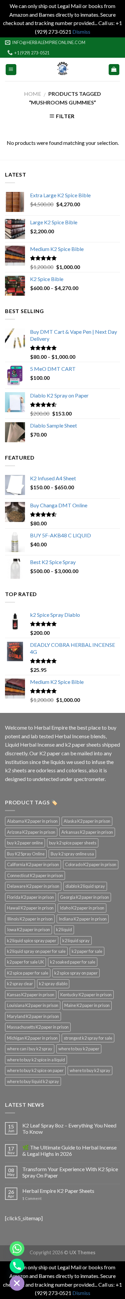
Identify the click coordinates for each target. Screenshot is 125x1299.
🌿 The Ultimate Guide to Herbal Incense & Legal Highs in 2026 (69, 1150)
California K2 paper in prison (33, 864)
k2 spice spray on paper (76, 973)
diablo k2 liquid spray (85, 886)
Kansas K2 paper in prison (30, 994)
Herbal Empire (51, 727)
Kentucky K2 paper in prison (86, 994)
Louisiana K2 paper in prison (32, 1005)
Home (32, 93)
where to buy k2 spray (90, 1070)
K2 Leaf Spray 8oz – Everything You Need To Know (69, 1128)
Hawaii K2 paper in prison (30, 908)
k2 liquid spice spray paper (31, 940)
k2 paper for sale (87, 951)
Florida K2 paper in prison (30, 897)
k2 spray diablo (53, 983)
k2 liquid (64, 929)
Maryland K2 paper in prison (33, 1016)
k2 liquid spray (76, 940)
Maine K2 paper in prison (87, 1005)
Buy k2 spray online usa (72, 853)
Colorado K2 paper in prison (90, 864)
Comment (32, 1198)
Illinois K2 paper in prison (30, 919)
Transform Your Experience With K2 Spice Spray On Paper (70, 1172)
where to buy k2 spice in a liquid (36, 1059)
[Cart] (114, 69)
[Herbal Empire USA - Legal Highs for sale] (62, 69)
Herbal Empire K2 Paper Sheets (58, 1191)
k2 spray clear (20, 983)
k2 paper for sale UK (25, 962)
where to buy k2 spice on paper (35, 1070)
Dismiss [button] (81, 31)
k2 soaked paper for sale (72, 962)
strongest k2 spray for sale (88, 1038)
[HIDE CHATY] (17, 1283)
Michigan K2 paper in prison (32, 1038)
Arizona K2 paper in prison (31, 832)
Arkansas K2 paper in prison (87, 832)
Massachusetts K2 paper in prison (38, 1027)
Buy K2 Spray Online (26, 853)
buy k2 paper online (25, 842)
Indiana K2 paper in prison (83, 919)
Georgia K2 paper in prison (84, 897)
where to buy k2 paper (78, 1048)
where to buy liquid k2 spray (33, 1081)
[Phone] (17, 1266)
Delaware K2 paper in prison (33, 886)
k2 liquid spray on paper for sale (36, 951)
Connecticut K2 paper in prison (35, 875)
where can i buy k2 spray (29, 1048)
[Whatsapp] (17, 1248)
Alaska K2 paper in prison (87, 821)
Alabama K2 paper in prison (32, 821)
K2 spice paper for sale (27, 973)
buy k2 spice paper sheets (72, 842)
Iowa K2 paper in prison (28, 929)
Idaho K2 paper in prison (82, 908)
